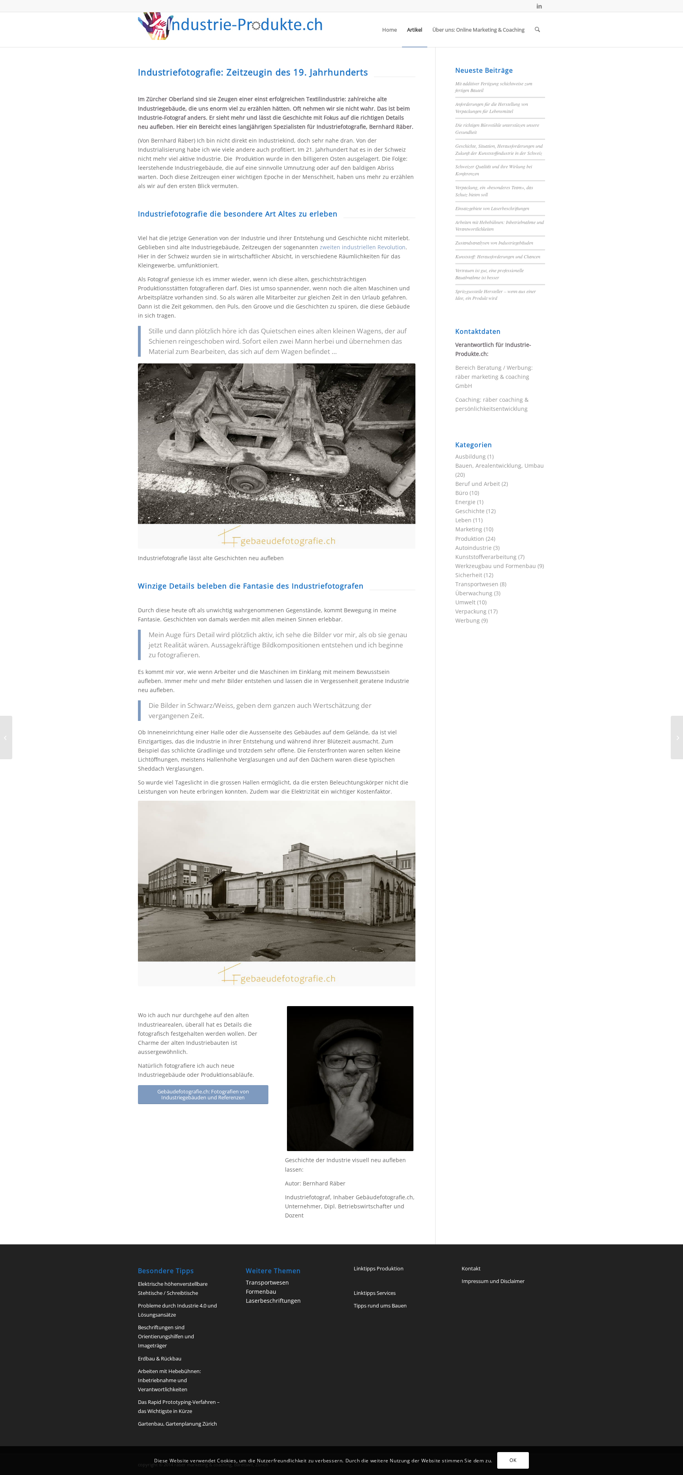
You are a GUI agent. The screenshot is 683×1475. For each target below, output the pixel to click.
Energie (465, 502)
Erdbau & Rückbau (159, 1358)
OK (512, 1460)
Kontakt (471, 1268)
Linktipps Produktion (379, 1268)
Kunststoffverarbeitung (486, 557)
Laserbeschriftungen (273, 1300)
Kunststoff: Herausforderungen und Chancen (497, 256)
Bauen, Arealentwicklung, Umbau (499, 465)
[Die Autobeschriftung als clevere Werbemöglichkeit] (677, 737)
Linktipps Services (375, 1292)
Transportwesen (476, 584)
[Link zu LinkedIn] (539, 6)
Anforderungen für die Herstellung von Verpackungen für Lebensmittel (491, 107)
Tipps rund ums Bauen (380, 1305)
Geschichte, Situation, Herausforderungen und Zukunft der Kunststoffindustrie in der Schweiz (499, 149)
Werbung (467, 620)
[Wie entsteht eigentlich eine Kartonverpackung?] (6, 737)
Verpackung (471, 611)
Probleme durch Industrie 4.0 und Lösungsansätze (177, 1310)
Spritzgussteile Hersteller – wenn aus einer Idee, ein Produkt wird (495, 294)
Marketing (468, 529)
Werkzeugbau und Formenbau (495, 566)
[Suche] (537, 29)
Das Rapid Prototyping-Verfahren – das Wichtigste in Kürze (179, 1406)
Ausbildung (470, 456)
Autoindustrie (473, 547)
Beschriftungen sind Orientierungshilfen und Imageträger (166, 1336)
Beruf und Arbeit (477, 483)
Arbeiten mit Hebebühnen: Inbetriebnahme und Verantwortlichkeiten (169, 1380)
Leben (463, 520)
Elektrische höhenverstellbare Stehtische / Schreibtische (173, 1288)
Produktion (469, 538)
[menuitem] (389, 29)
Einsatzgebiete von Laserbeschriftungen (492, 208)
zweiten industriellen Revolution (363, 247)
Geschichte (470, 511)
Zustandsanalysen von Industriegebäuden (494, 242)
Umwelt (465, 602)
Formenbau (261, 1291)
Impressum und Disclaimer (493, 1281)
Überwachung (473, 593)
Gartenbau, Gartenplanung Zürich (177, 1423)
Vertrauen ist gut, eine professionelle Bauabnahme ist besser (489, 273)
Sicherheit (468, 575)
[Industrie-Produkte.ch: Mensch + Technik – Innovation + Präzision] (230, 29)
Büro (461, 493)
